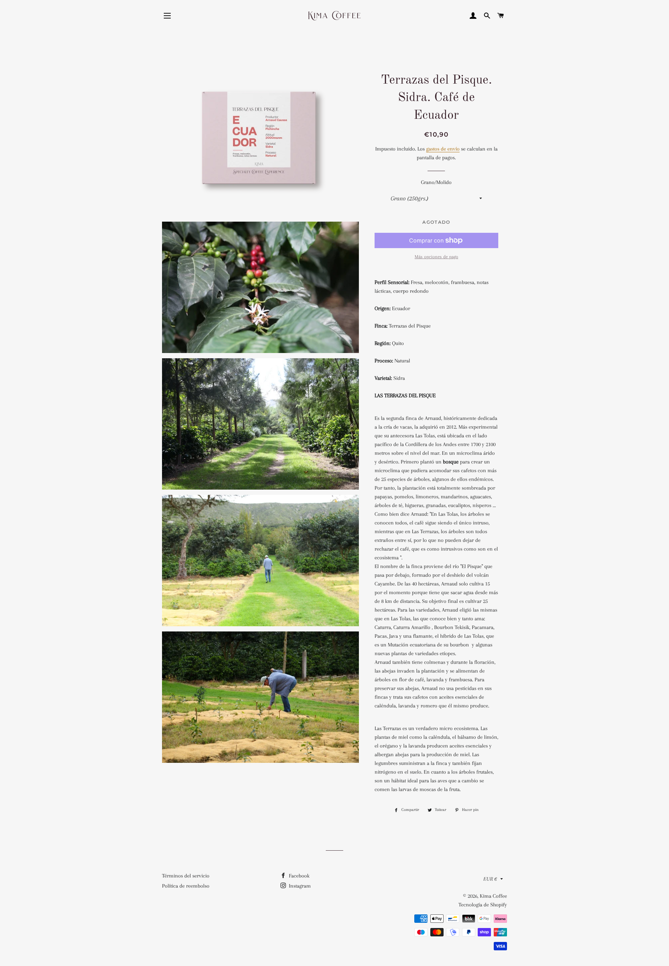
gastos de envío (443, 149)
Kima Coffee (493, 896)
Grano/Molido (436, 182)
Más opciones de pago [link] (436, 256)
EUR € (490, 879)
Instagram (299, 886)
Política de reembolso (185, 886)
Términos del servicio (185, 876)
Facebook (298, 876)
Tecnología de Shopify (483, 905)
